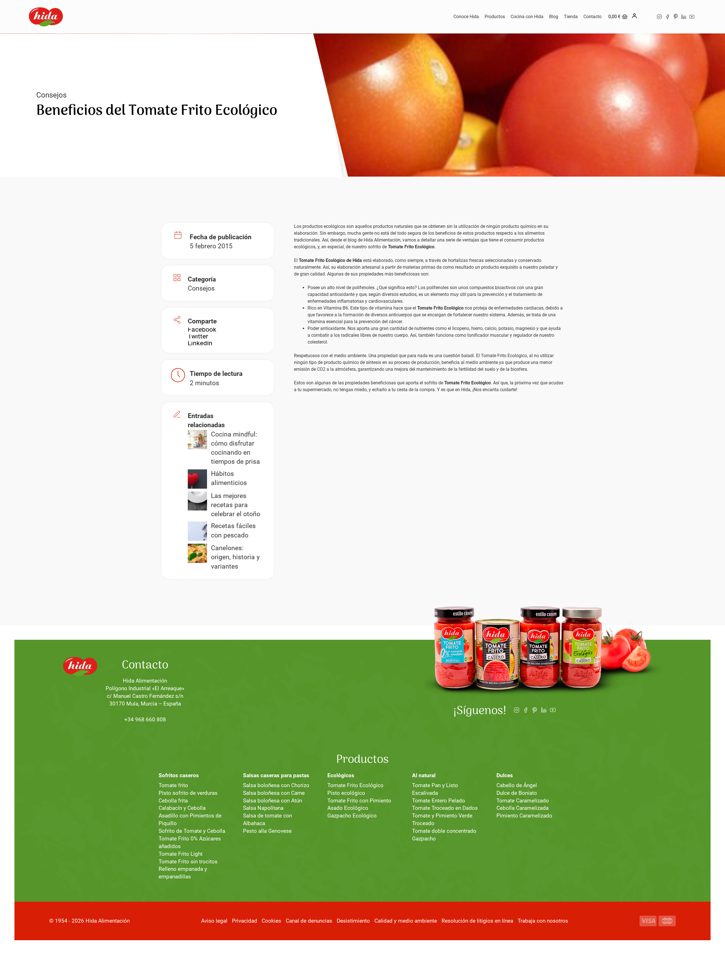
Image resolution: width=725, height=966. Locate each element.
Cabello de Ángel (516, 785)
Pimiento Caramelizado (524, 815)
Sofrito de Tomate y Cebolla (192, 831)
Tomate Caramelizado (522, 800)
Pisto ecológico (346, 793)
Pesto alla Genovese (267, 831)
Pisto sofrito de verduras (188, 793)
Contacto (592, 16)
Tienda (571, 16)
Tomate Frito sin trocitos (188, 861)
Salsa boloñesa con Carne (274, 793)
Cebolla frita (173, 800)
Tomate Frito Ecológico (355, 785)
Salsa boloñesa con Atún (272, 800)
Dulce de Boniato (516, 793)
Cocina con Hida (527, 16)
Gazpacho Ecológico (352, 815)
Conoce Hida (466, 16)
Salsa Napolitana (263, 808)
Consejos (51, 95)
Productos (495, 16)
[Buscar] (646, 17)
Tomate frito (173, 785)
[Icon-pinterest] (675, 17)
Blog (553, 16)
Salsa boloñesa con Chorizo (276, 785)
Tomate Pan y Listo (435, 785)
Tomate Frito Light (180, 854)
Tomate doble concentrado (444, 831)
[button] (202, 330)
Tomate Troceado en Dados (445, 808)
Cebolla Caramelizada (522, 808)
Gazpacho (424, 838)
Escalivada (425, 793)
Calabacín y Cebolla (182, 808)
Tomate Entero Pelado (438, 800)
